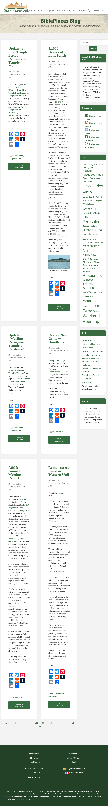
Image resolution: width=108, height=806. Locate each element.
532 (28, 723)
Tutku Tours (87, 382)
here (17, 550)
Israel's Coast (91, 212)
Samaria (88, 283)
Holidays (97, 209)
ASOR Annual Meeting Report (14, 473)
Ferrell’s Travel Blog (91, 355)
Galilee (88, 204)
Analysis (87, 170)
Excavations (92, 196)
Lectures (18, 697)
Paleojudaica (87, 347)
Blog (74, 10)
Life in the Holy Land (91, 344)
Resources (63, 10)
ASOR (24, 499)
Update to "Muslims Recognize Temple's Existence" (16, 342)
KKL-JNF (57, 102)
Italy (85, 216)
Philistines (88, 262)
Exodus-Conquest (89, 200)
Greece (87, 208)
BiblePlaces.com (89, 340)
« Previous (6, 723)
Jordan (87, 229)
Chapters (49, 10)
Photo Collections (24, 10)
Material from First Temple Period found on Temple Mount (18, 93)
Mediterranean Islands (93, 242)
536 (59, 723)
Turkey (88, 310)
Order (82, 10)
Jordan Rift (97, 230)
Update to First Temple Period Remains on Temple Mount (18, 57)
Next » (40, 726)
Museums (90, 251)
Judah (87, 234)
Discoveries (59, 693)
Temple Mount (14, 158)
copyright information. (24, 799)
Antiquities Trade (93, 174)
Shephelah (90, 288)
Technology (95, 292)
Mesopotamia (91, 245)
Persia (95, 259)
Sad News (88, 280)
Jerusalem (19, 156)
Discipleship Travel (90, 375)
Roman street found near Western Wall (58, 471)
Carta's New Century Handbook (57, 338)
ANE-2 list (18, 558)
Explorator (86, 365)
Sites (40, 10)
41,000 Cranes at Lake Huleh (57, 51)
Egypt (87, 191)
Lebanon (95, 234)
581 (73, 723)
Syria (85, 292)
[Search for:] (93, 42)
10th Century (88, 165)
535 (51, 723)
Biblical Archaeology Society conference (17, 539)
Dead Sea (89, 178)
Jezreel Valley (90, 226)
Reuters (64, 653)
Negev (86, 254)
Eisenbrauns (53, 372)
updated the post (59, 361)
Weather (96, 311)
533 (36, 723)
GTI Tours (86, 379)
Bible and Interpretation (92, 351)
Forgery (99, 200)
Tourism (94, 306)
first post (23, 511)
